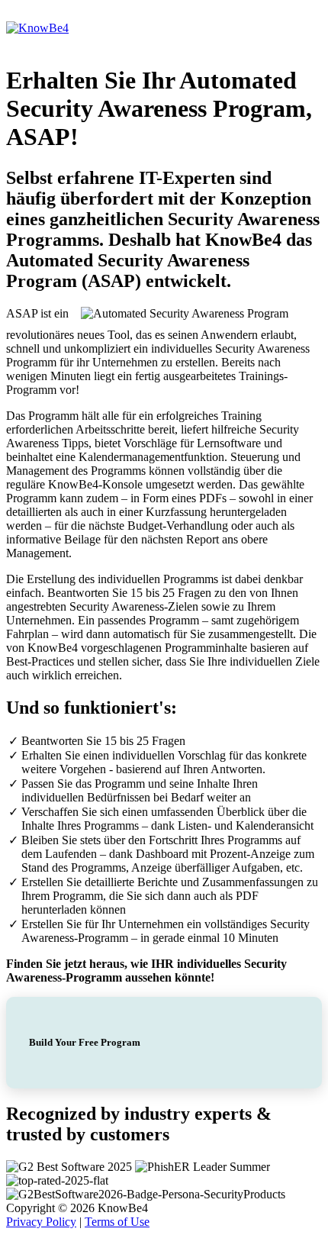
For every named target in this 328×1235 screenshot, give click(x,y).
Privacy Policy (41, 1221)
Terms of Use (117, 1221)
